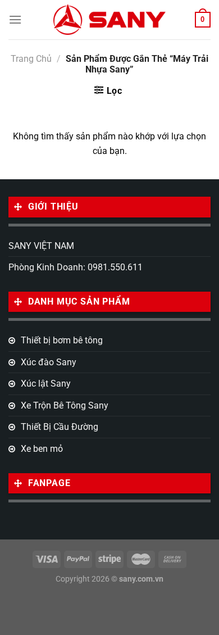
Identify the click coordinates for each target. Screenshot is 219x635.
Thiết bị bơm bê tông (62, 340)
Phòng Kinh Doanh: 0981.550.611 (75, 267)
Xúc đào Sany (48, 362)
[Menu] (15, 19)
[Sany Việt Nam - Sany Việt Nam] (109, 19)
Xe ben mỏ (42, 448)
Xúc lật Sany (46, 383)
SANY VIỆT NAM (41, 246)
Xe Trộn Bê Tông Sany (64, 405)
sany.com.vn (141, 579)
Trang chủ (31, 58)
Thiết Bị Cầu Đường (59, 426)
